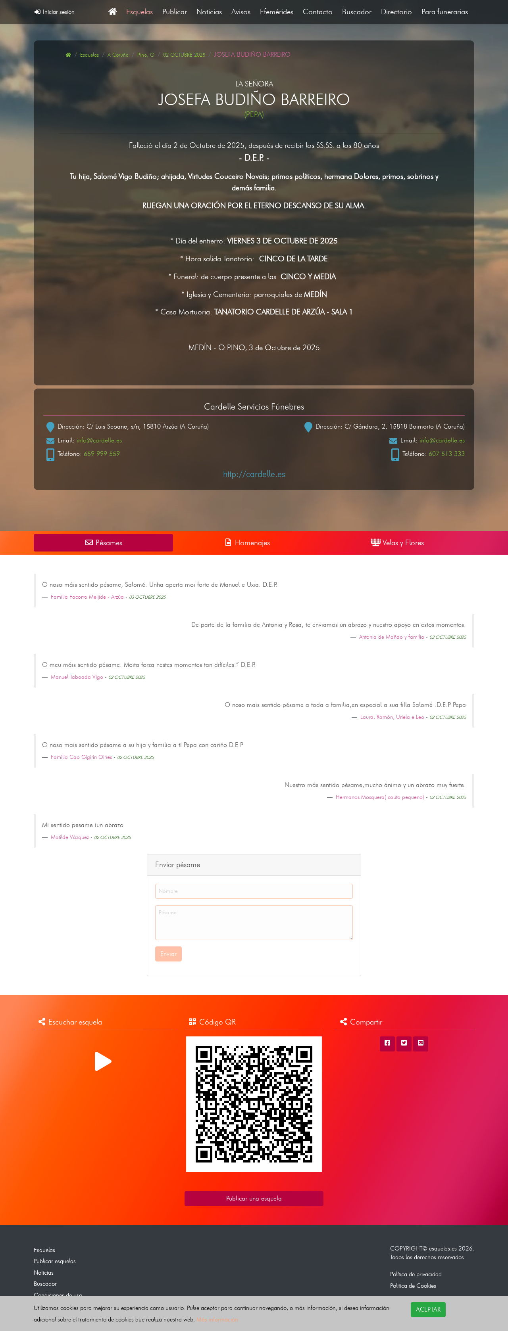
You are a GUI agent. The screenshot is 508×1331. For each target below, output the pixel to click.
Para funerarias (444, 11)
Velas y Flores (402, 542)
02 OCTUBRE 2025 (184, 55)
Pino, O (145, 55)
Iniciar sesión (58, 11)
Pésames (108, 542)
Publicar (174, 11)
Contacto (318, 11)
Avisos (240, 11)
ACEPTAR (428, 1309)
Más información (217, 1319)
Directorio (396, 11)
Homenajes (251, 542)
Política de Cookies (413, 1285)
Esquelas (139, 11)
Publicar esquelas (55, 1261)
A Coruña (118, 55)
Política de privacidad (416, 1274)
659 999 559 (102, 454)
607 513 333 (447, 454)
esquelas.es (443, 1248)
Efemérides (276, 11)
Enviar (168, 954)
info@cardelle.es (99, 440)
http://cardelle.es (254, 473)
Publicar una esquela (254, 1198)
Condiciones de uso (58, 1295)
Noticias (209, 11)
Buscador (356, 11)
